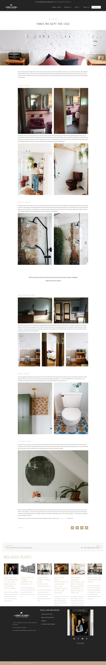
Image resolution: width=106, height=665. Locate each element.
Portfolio (67, 7)
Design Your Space (47, 614)
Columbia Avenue (25, 441)
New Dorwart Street (27, 295)
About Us (86, 7)
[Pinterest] (74, 638)
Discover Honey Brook (48, 624)
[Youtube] (82, 638)
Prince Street (23, 374)
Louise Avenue (24, 86)
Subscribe (80, 643)
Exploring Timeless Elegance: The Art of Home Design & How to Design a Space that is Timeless (77, 585)
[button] (72, 527)
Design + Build (56, 7)
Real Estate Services (47, 617)
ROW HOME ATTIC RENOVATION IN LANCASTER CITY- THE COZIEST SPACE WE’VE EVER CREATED (61, 585)
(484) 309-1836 (21, 627)
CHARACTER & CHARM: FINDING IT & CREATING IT (27, 581)
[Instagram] (86, 638)
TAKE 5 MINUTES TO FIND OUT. (62, 1)
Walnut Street (24, 202)
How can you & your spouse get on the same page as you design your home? (11, 583)
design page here (63, 518)
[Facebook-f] (78, 638)
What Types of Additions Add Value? (94, 580)
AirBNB (43, 620)
